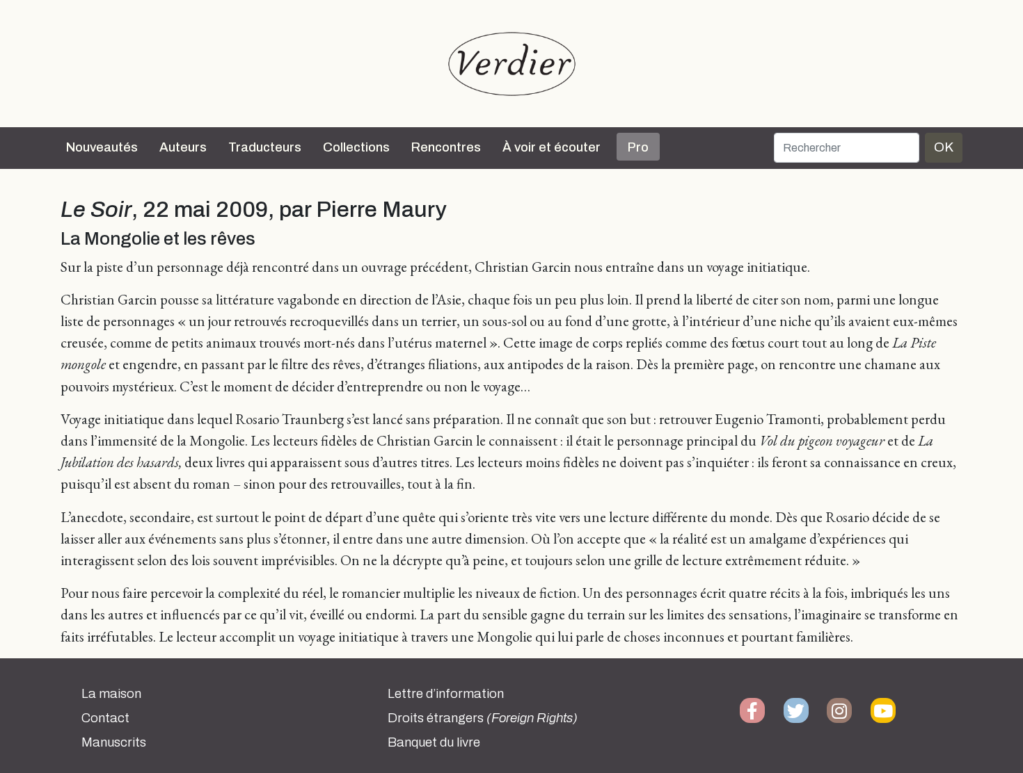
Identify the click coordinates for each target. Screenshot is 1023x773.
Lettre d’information (446, 694)
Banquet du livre (434, 742)
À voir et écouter (551, 147)
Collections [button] (356, 147)
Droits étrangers (483, 718)
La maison (111, 694)
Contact (105, 718)
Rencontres (446, 147)
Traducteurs (264, 147)
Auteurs (183, 147)
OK (943, 147)
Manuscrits (113, 742)
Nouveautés (102, 147)
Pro (638, 147)
